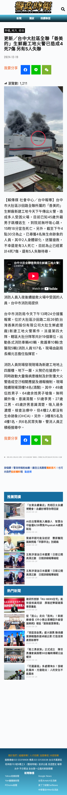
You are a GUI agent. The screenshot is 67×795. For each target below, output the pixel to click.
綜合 (21, 30)
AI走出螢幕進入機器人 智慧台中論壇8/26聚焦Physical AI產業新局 (44, 525)
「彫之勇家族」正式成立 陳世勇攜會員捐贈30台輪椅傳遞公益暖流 (44, 653)
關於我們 (13, 755)
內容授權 (54, 755)
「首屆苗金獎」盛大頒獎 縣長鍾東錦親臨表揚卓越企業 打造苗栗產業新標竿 (44, 636)
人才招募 (34, 755)
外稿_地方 (11, 30)
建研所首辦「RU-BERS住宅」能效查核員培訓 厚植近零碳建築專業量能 (44, 602)
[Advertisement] (33, 714)
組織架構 (23, 755)
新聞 (19, 18)
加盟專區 (44, 755)
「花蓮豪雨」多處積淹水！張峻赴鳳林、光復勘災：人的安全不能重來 (44, 670)
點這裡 (28, 471)
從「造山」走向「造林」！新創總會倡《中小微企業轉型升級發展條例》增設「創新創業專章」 (44, 619)
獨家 (31, 18)
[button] (19, 18)
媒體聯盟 (45, 18)
